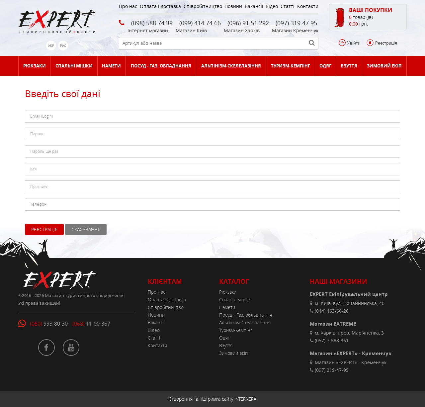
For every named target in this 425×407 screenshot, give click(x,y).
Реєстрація (386, 43)
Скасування (85, 229)
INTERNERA (245, 399)
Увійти (354, 43)
